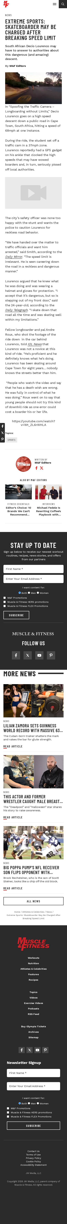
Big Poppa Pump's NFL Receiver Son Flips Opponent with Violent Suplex (31, 872)
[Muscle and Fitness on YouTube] (39, 655)
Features (33, 974)
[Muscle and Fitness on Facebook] (16, 655)
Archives (33, 1032)
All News (33, 901)
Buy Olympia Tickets (33, 1026)
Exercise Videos (33, 1003)
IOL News (34, 344)
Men (33, 593)
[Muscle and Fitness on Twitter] (28, 655)
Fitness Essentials (19, 504)
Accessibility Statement (33, 1165)
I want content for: (33, 587)
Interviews (48, 504)
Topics (33, 992)
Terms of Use (33, 1154)
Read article (13, 746)
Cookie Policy (33, 1161)
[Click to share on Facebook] (2, 426)
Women (44, 593)
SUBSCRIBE (16, 615)
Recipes (33, 979)
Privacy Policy (33, 1158)
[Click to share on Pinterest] (2, 439)
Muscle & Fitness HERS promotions (27, 602)
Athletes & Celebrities (33, 968)
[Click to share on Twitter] (2, 432)
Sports (11, 439)
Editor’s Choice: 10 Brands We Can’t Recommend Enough (18, 513)
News (8, 15)
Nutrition (33, 963)
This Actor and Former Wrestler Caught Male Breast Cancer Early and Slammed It (31, 801)
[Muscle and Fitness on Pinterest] (51, 655)
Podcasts (33, 1008)
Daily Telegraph (16, 310)
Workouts (33, 957)
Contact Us (33, 1151)
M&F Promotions (17, 597)
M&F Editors (17, 66)
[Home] (6, 6)
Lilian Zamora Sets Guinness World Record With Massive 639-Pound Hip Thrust (33, 730)
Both (24, 593)
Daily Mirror (13, 256)
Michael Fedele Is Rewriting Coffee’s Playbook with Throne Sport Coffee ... (48, 514)
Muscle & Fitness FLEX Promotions (27, 606)
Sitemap (33, 1037)
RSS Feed (33, 1014)
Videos (33, 997)
